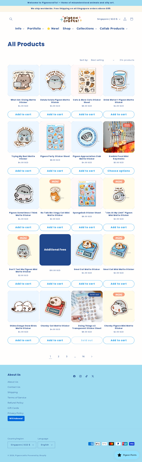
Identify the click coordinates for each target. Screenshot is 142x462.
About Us (13, 382)
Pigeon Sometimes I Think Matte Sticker (23, 214)
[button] (11, 19)
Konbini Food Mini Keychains (119, 157)
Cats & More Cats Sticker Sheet (87, 101)
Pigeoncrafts (21, 455)
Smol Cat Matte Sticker (87, 269)
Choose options (118, 171)
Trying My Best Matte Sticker (23, 157)
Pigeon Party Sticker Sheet (55, 156)
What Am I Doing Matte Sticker (23, 101)
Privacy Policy (15, 413)
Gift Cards (13, 408)
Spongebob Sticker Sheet (87, 213)
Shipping (13, 392)
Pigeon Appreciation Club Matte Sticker (87, 157)
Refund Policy (15, 402)
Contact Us (14, 387)
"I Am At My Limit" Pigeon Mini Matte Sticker (118, 214)
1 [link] (50, 356)
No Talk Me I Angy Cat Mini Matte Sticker (55, 214)
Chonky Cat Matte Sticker (55, 326)
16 (83, 356)
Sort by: (84, 60)
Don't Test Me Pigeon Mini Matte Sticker (23, 270)
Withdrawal (16, 418)
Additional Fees (55, 250)
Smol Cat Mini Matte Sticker (118, 269)
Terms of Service (17, 397)
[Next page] (91, 356)
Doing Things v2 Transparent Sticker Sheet (87, 327)
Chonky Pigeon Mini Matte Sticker (118, 327)
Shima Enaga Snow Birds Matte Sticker (23, 327)
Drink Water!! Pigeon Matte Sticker (119, 101)
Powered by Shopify (37, 455)
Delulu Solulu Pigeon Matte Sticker (55, 101)
